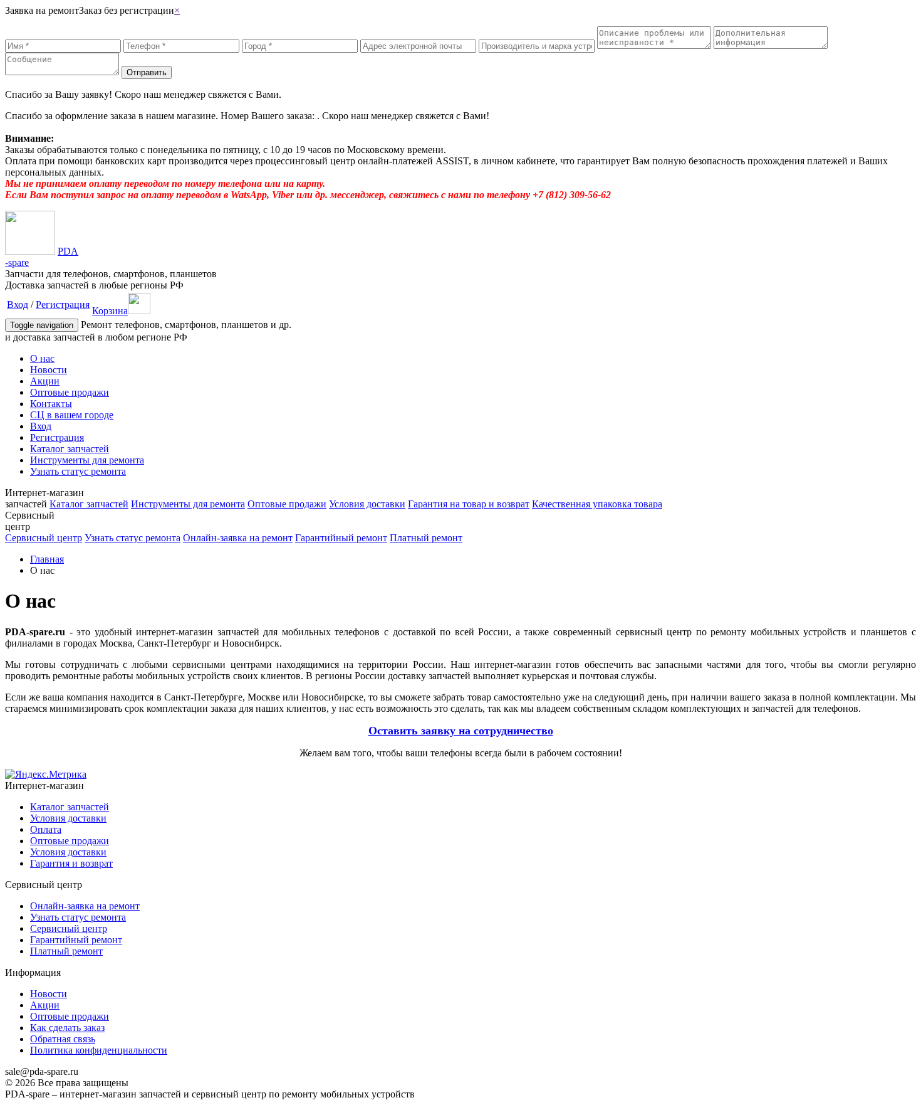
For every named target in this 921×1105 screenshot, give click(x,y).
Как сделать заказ (67, 1027)
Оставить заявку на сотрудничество (460, 730)
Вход (17, 304)
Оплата (45, 829)
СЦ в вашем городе (71, 415)
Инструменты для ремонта (87, 460)
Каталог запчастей (69, 448)
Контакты (51, 403)
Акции (45, 381)
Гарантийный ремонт (341, 537)
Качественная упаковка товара (597, 504)
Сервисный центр (43, 537)
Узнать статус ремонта (78, 471)
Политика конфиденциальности (98, 1050)
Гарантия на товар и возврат (468, 504)
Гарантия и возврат (71, 863)
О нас (42, 358)
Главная (47, 559)
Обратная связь (62, 1039)
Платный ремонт (426, 537)
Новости (48, 369)
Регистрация (63, 304)
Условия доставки (367, 504)
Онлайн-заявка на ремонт (238, 537)
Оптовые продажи (69, 392)
